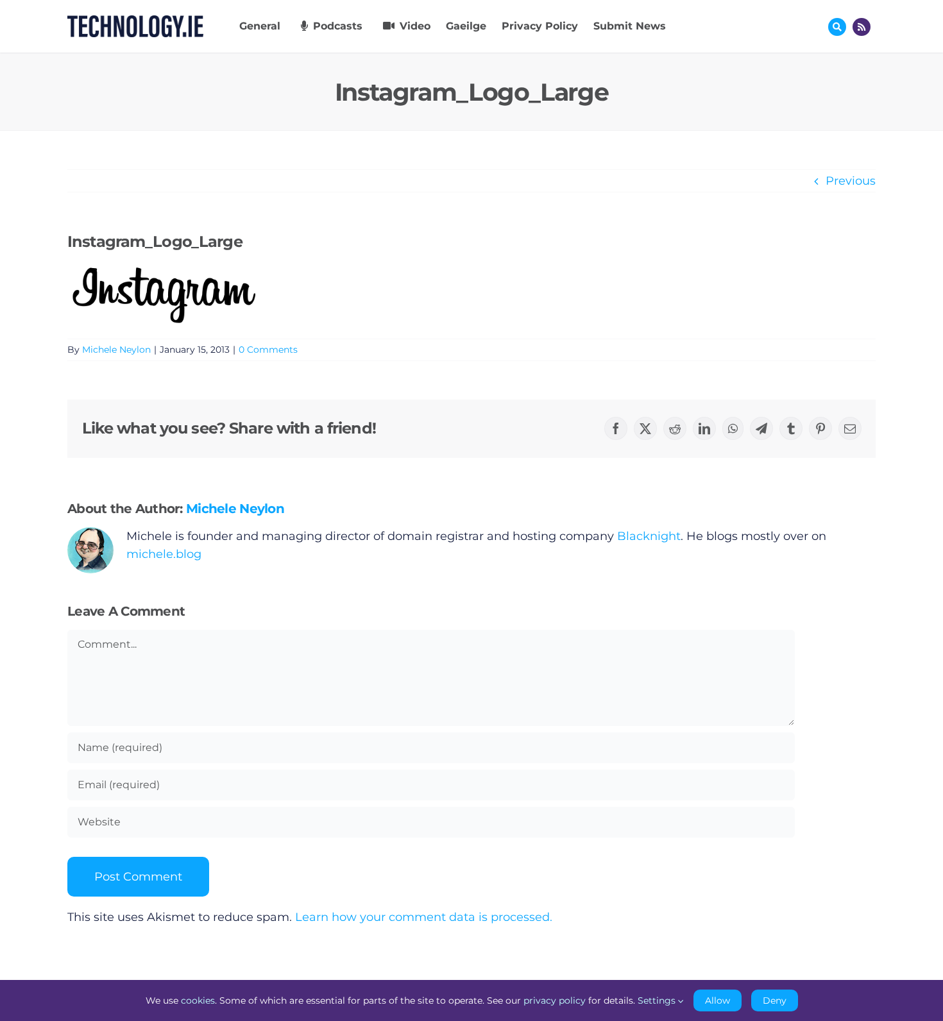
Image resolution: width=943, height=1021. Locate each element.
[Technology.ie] (135, 21)
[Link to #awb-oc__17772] (837, 27)
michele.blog (163, 554)
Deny (774, 1000)
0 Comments (268, 349)
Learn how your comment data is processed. (423, 917)
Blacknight (649, 536)
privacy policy (554, 1000)
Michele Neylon (116, 349)
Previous (851, 181)
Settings (658, 1000)
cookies (198, 1000)
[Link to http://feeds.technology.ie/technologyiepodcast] (862, 27)
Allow (717, 1000)
